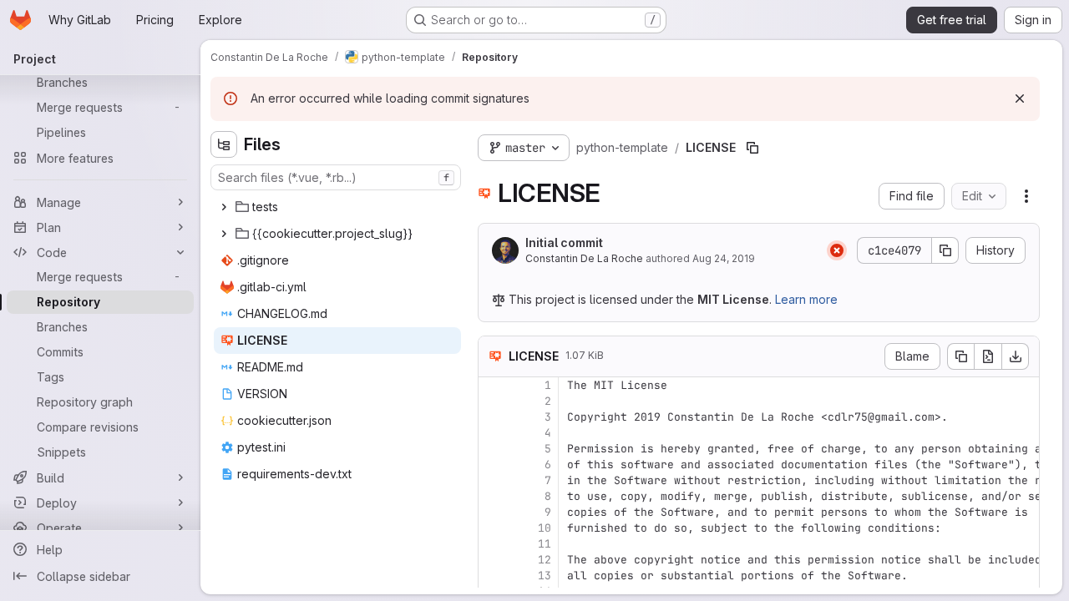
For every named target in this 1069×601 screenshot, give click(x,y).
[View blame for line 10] (492, 528)
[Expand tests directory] (224, 207)
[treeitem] (337, 207)
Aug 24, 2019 (723, 258)
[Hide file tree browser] (223, 144)
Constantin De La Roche (584, 258)
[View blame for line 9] (492, 512)
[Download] (1015, 356)
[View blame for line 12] (492, 560)
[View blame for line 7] (492, 480)
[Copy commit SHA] (945, 250)
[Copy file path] (752, 147)
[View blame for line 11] (492, 544)
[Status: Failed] (837, 250)
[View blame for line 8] (492, 496)
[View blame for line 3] (492, 417)
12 (544, 560)
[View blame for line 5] (492, 449)
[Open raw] (988, 356)
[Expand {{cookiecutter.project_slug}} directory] (224, 234)
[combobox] (335, 177)
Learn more (806, 299)
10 (544, 528)
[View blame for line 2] (492, 401)
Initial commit (564, 242)
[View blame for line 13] (492, 575)
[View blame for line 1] (492, 385)
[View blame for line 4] (492, 433)
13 (544, 575)
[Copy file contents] (960, 356)
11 (544, 544)
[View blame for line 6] (492, 464)
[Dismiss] (1020, 98)
